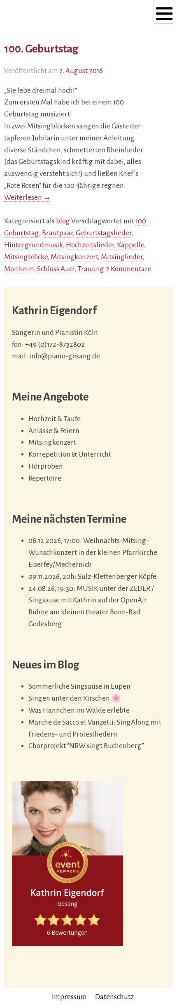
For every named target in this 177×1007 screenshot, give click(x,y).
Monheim (19, 269)
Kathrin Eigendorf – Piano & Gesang (61, 15)
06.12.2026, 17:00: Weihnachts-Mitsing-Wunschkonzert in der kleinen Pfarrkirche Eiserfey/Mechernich (92, 553)
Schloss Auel (56, 269)
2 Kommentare (128, 269)
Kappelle (130, 245)
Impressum (69, 997)
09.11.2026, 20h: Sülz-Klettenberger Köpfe (92, 577)
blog (63, 221)
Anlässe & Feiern (53, 431)
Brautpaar (57, 233)
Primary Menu (164, 13)
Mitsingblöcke (26, 257)
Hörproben (45, 466)
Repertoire (44, 478)
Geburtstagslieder (103, 233)
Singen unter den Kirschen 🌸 (74, 698)
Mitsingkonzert (74, 257)
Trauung (91, 269)
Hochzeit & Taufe (54, 419)
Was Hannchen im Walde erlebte (79, 710)
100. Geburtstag (41, 49)
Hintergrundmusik (33, 245)
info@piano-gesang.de (64, 356)
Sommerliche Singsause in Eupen (79, 686)
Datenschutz (114, 997)
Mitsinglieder (121, 257)
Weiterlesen (27, 198)
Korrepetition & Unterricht (69, 454)
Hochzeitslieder (90, 245)
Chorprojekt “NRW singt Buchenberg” (86, 746)
